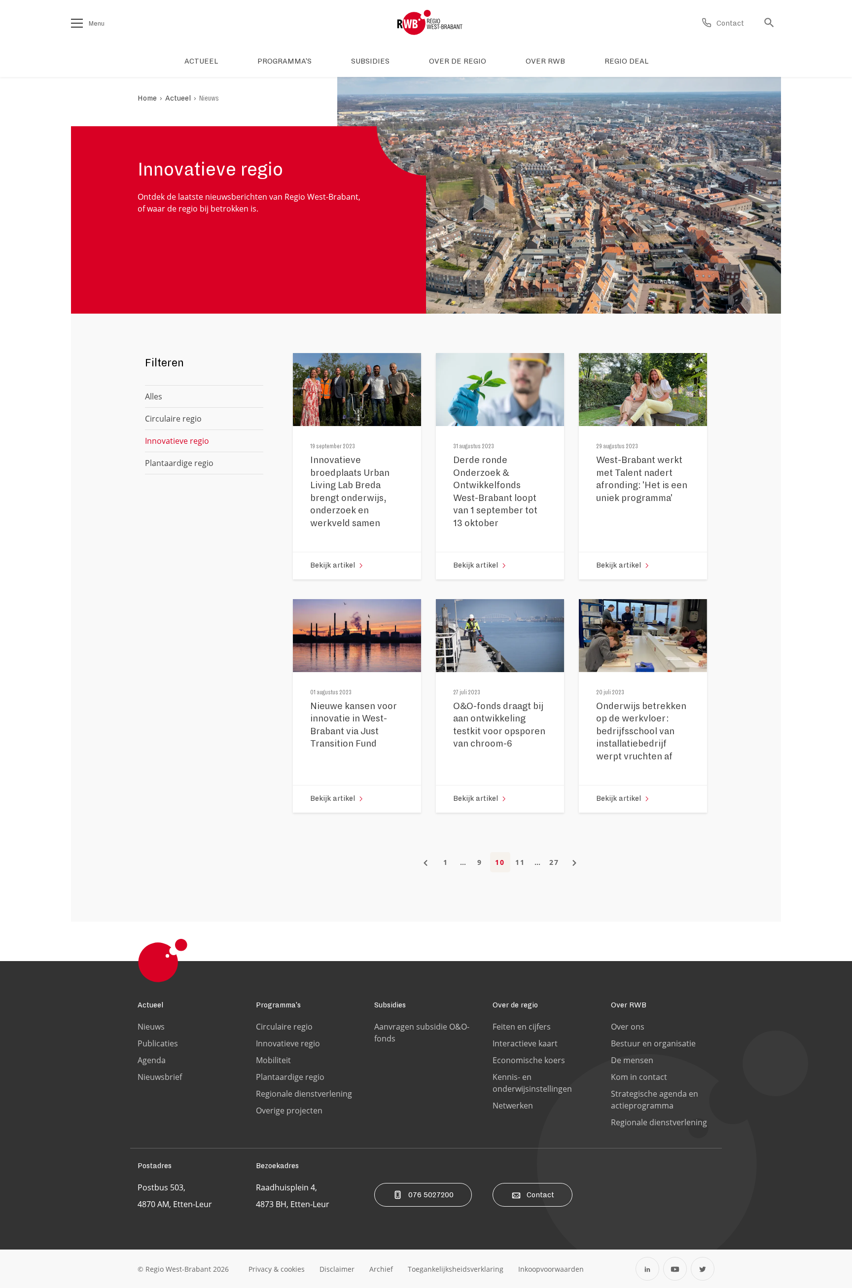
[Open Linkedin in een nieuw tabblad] (647, 1269)
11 (520, 862)
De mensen (632, 1060)
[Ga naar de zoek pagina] (771, 23)
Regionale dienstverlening (304, 1093)
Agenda (152, 1060)
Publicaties (158, 1043)
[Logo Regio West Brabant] (429, 23)
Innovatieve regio (288, 1043)
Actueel (178, 98)
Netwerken (513, 1105)
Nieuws (209, 98)
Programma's (278, 1005)
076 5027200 (431, 1195)
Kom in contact (639, 1077)
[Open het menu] (77, 23)
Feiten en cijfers (522, 1026)
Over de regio (515, 1005)
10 (500, 862)
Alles (153, 396)
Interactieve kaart (525, 1043)
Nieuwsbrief (160, 1077)
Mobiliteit (273, 1060)
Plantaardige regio (179, 463)
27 (554, 862)
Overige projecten (289, 1110)
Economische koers (529, 1060)
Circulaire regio (173, 418)
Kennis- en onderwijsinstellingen (532, 1083)
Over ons (627, 1026)
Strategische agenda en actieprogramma (654, 1099)
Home (147, 98)
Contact (540, 1195)
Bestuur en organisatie (653, 1043)
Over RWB (628, 1005)
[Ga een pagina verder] (575, 862)
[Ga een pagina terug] (426, 862)
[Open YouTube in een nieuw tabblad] (675, 1269)
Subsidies (390, 1005)
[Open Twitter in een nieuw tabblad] (702, 1269)
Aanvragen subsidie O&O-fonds (421, 1032)
